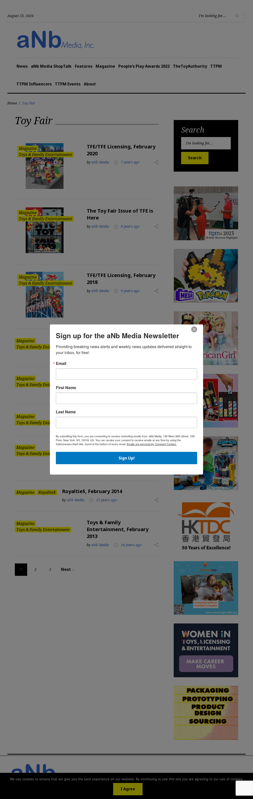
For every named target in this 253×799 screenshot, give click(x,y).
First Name (66, 388)
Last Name (66, 412)
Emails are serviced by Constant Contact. (152, 444)
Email (61, 363)
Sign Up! (127, 458)
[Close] (194, 329)
